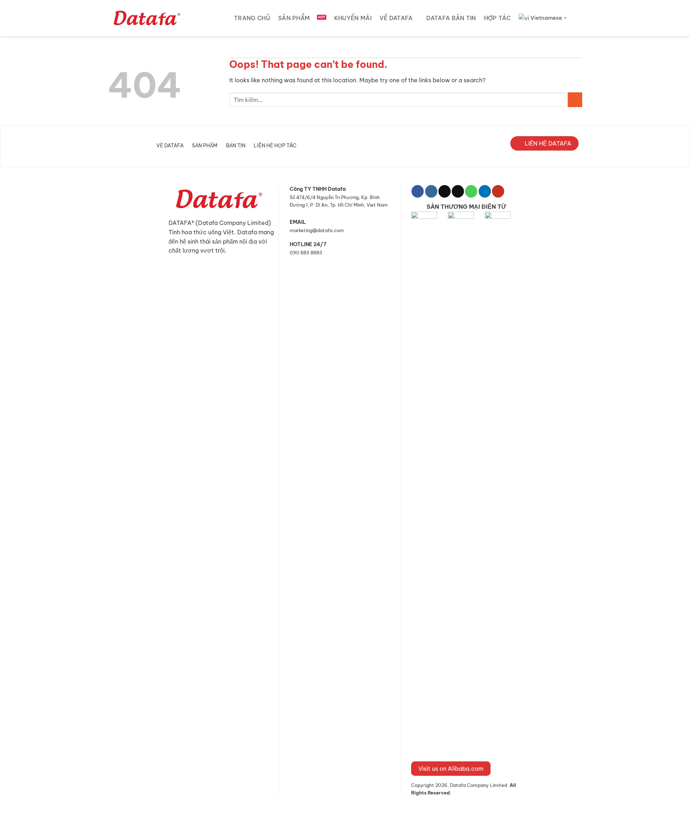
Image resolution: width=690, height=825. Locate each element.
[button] (579, 18)
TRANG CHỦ (252, 18)
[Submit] (575, 99)
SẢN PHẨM (294, 18)
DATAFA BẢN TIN (451, 18)
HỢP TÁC (497, 18)
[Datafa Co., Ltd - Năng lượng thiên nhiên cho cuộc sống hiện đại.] (148, 18)
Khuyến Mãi (353, 18)
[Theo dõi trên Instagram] (431, 191)
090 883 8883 (306, 252)
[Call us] (471, 191)
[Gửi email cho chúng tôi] (458, 191)
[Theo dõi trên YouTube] (498, 191)
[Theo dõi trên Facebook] (417, 191)
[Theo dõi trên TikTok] (444, 191)
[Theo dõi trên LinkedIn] (485, 191)
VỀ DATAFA (396, 18)
